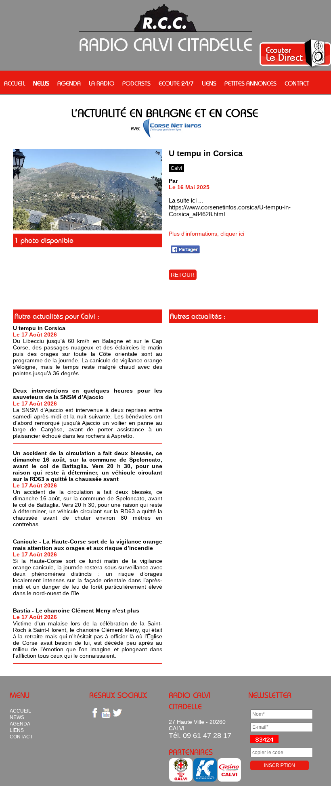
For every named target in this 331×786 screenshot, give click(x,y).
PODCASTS (136, 83)
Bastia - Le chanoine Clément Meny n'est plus (76, 610)
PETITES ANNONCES (250, 83)
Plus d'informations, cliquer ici (206, 233)
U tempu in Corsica (39, 328)
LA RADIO (101, 83)
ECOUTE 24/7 (176, 83)
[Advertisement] (243, 381)
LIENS (209, 83)
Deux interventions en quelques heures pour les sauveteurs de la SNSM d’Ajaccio (87, 393)
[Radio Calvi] (87, 228)
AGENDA (69, 83)
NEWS (41, 83)
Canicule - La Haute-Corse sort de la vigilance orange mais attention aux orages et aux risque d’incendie (87, 544)
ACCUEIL (14, 83)
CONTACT (297, 83)
